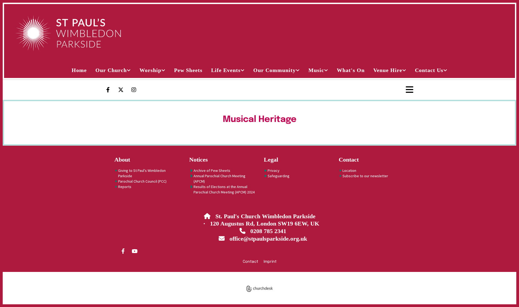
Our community (274, 70)
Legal (271, 159)
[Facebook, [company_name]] (123, 251)
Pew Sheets (188, 70)
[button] (391, 89)
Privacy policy (238, 275)
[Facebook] (108, 90)
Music (316, 70)
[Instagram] (133, 90)
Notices (198, 159)
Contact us (429, 70)
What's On (351, 70)
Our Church (111, 70)
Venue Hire (387, 70)
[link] (113, 70)
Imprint (270, 262)
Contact (349, 159)
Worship (150, 70)
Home (79, 70)
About (122, 159)
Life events (226, 70)
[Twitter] (121, 90)
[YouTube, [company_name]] (134, 251)
